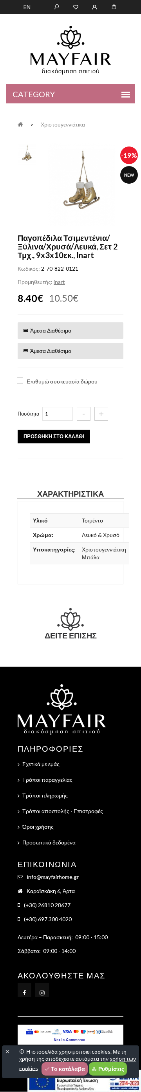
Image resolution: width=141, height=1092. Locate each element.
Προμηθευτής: (35, 281)
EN (27, 7)
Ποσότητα (29, 413)
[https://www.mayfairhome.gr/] (76, 6)
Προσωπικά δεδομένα (49, 842)
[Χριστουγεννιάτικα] (81, 185)
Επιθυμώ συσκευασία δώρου (62, 381)
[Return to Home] (20, 124)
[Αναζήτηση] (57, 6)
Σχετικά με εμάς (41, 764)
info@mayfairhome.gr (53, 876)
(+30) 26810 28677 (47, 905)
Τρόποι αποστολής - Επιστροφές (62, 811)
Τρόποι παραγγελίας (47, 779)
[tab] (27, 153)
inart (59, 281)
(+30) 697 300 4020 (48, 919)
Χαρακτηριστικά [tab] (70, 493)
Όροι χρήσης (38, 826)
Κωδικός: (29, 268)
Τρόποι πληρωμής (45, 795)
